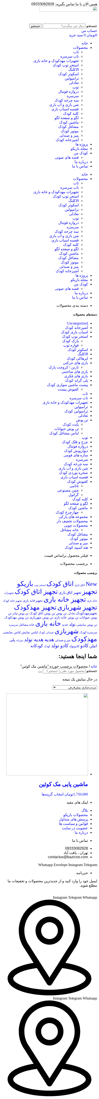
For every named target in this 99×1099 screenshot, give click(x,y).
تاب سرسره (69, 56)
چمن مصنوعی (68, 490)
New (91, 583)
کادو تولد (59, 645)
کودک (47, 646)
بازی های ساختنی (74, 372)
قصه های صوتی (67, 157)
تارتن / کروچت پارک (64, 367)
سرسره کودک (88, 632)
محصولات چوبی (76, 525)
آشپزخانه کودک (67, 140)
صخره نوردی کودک (73, 473)
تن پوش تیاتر (20, 613)
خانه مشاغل (69, 530)
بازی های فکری (76, 376)
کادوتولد (74, 646)
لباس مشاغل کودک (64, 433)
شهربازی (67, 631)
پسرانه (19, 640)
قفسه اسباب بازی (65, 109)
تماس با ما (80, 166)
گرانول (73, 495)
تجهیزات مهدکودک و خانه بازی (56, 61)
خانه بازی (48, 623)
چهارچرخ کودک (67, 512)
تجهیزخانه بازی (33, 600)
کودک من (81, 153)
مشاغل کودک (68, 127)
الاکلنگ (73, 69)
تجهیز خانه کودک (12, 600)
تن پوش (82, 420)
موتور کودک (70, 131)
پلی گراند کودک (76, 380)
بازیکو (25, 583)
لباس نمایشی (11, 632)
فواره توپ (71, 345)
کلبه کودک (71, 113)
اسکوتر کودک (68, 74)
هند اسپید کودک (76, 547)
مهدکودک (84, 639)
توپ (76, 87)
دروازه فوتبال (68, 91)
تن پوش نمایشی (86, 624)
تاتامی (74, 486)
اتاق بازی (80, 585)
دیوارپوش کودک (76, 451)
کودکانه (36, 646)
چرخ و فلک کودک (75, 442)
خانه (85, 43)
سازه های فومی (76, 455)
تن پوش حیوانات (66, 429)
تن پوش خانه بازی (66, 617)
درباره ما (81, 162)
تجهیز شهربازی (77, 607)
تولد (72, 624)
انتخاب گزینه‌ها (53, 794)
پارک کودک (70, 341)
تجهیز (89, 591)
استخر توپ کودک (66, 65)
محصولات (80, 48)
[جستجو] (40, 672)
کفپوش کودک (77, 481)
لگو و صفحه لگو (67, 118)
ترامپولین (72, 78)
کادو (84, 645)
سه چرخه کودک (67, 100)
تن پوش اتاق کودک (42, 613)
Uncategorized (77, 323)
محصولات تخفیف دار (72, 521)
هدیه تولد (34, 639)
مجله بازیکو (79, 149)
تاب (76, 52)
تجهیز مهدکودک (35, 607)
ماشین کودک (69, 122)
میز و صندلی (69, 135)
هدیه (49, 639)
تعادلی (74, 83)
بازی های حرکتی (75, 363)
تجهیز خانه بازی (65, 599)
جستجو (91, 26)
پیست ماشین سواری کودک (67, 385)
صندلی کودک (46, 632)
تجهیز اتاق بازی (70, 592)
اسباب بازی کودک (74, 332)
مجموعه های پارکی (73, 517)
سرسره (73, 96)
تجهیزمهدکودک (86, 613)
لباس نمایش (29, 632)
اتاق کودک (60, 583)
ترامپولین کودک (76, 411)
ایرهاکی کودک (77, 358)
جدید (65, 624)
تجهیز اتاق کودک (36, 591)
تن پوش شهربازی (41, 617)
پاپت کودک (71, 424)
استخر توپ (40, 585)
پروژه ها (82, 144)
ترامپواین (81, 407)
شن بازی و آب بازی (64, 105)
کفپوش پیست (68, 389)
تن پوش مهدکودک (16, 617)
